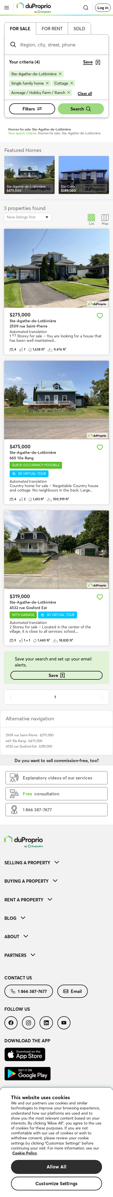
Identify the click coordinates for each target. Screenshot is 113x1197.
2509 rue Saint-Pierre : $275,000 (29, 735)
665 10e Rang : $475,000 (24, 741)
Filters (28, 109)
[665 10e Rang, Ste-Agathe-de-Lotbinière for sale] (56, 400)
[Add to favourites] (99, 316)
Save (53, 675)
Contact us (18, 978)
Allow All (57, 1167)
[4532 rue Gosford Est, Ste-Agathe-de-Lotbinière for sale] (56, 549)
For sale (20, 28)
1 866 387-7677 (32, 991)
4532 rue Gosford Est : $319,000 (29, 746)
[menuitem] (56, 862)
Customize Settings (56, 1183)
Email (76, 991)
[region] (56, 1142)
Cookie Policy (24, 1153)
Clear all (85, 93)
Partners (15, 955)
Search (77, 109)
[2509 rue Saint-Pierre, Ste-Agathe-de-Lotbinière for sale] (56, 268)
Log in (102, 7)
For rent (52, 28)
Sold (79, 28)
